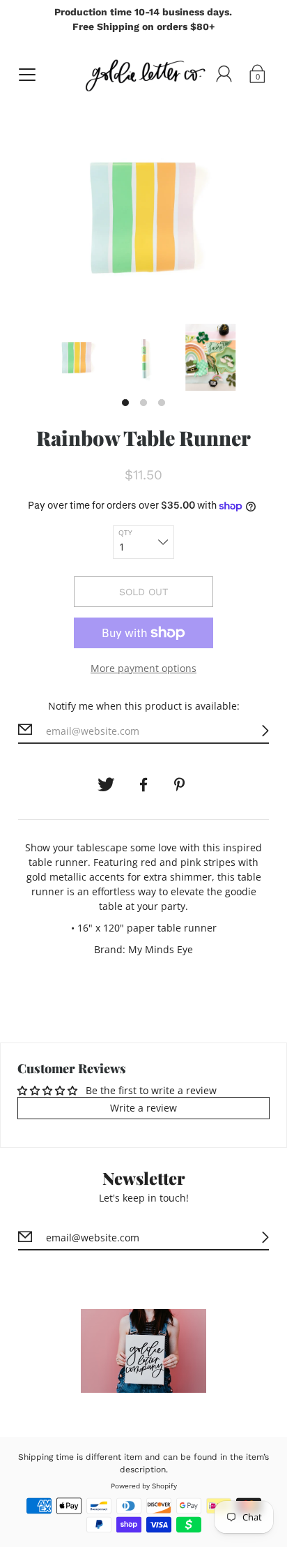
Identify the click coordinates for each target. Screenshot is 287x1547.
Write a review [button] (143, 1107)
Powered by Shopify (144, 1486)
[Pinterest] (181, 785)
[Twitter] (105, 785)
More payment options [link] (143, 668)
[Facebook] (143, 785)
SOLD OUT (143, 591)
